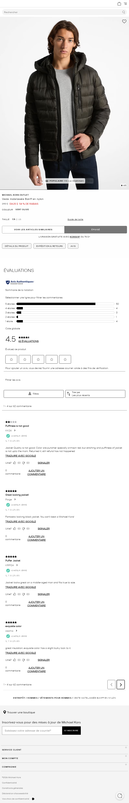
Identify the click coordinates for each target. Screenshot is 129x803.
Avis (73, 246)
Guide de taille (75, 219)
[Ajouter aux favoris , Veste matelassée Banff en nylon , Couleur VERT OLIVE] (124, 21)
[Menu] (125, 3)
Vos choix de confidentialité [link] (16, 798)
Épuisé (95, 229)
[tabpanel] (64, 103)
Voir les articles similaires (33, 229)
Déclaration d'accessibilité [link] (15, 793)
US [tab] (19, 219)
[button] (120, 796)
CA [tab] (13, 219)
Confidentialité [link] (9, 782)
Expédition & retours (49, 246)
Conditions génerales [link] (12, 788)
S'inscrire (71, 730)
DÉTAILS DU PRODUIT (17, 246)
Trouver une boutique (20, 712)
